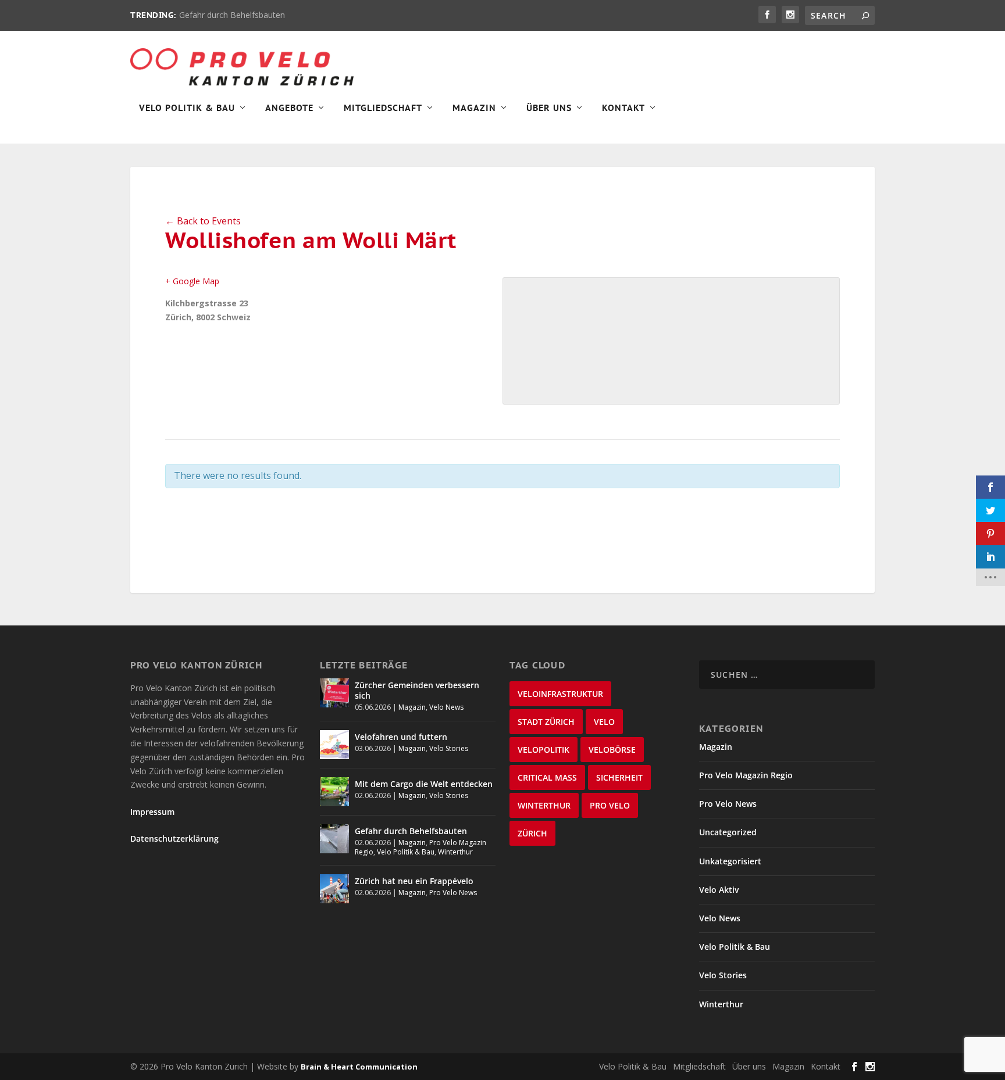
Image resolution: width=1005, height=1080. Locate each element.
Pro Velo (610, 805)
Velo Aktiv (719, 889)
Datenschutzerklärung (174, 838)
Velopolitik (543, 749)
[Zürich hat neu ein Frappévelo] (334, 888)
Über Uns (549, 108)
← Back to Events (203, 220)
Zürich (532, 833)
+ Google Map (192, 281)
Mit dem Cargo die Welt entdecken (424, 783)
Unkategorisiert (730, 861)
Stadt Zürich (546, 721)
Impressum (152, 811)
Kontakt (623, 108)
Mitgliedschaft (383, 108)
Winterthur (455, 852)
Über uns (749, 1066)
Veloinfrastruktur (560, 693)
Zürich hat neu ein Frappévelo (414, 880)
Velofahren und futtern (401, 736)
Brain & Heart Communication (359, 1066)
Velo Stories (448, 748)
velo (604, 721)
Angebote (289, 108)
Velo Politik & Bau (187, 108)
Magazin (474, 108)
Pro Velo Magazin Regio (746, 775)
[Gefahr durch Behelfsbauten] (334, 838)
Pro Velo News (453, 892)
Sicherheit (619, 777)
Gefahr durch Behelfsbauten (232, 14)
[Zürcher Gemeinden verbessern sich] (334, 692)
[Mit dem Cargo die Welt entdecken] (334, 791)
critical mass (547, 777)
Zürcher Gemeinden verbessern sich (417, 690)
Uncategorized (728, 832)
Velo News (446, 707)
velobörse (612, 749)
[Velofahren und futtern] (334, 744)
